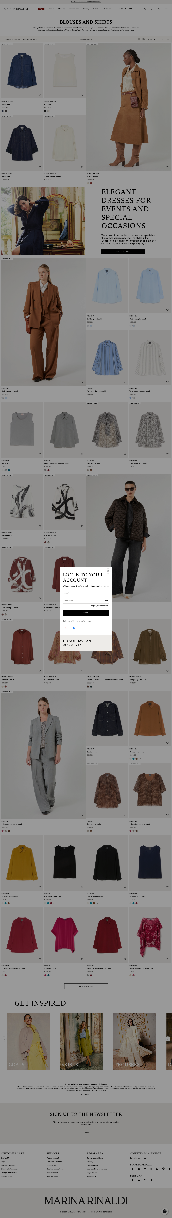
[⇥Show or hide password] (106, 601)
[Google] (66, 628)
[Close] (108, 571)
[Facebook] (74, 628)
